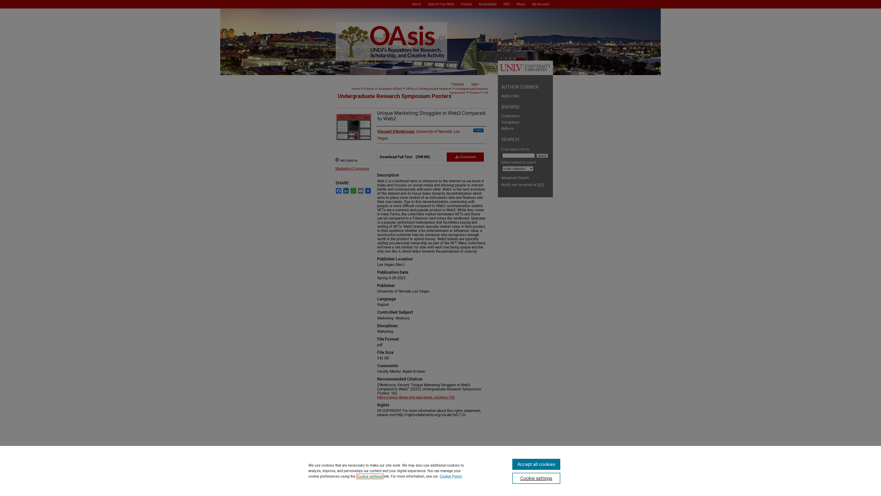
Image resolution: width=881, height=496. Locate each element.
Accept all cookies (536, 464)
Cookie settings (370, 476)
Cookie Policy (451, 476)
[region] (440, 470)
